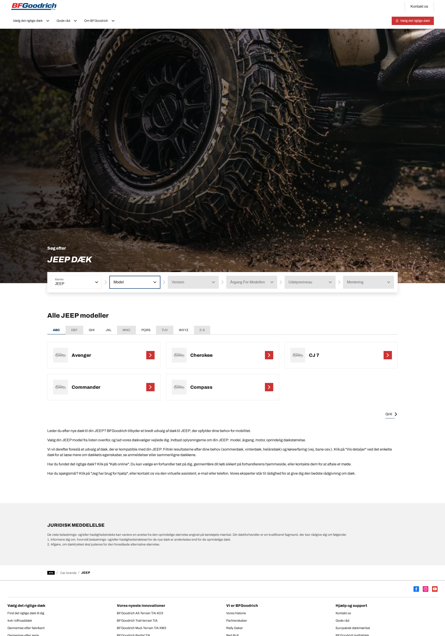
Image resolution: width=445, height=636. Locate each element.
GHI (92, 330)
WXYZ (183, 330)
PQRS (145, 330)
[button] (96, 282)
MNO (126, 330)
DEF (74, 330)
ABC (56, 330)
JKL (108, 330)
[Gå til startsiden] (34, 6)
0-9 (202, 330)
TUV (165, 330)
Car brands (68, 573)
